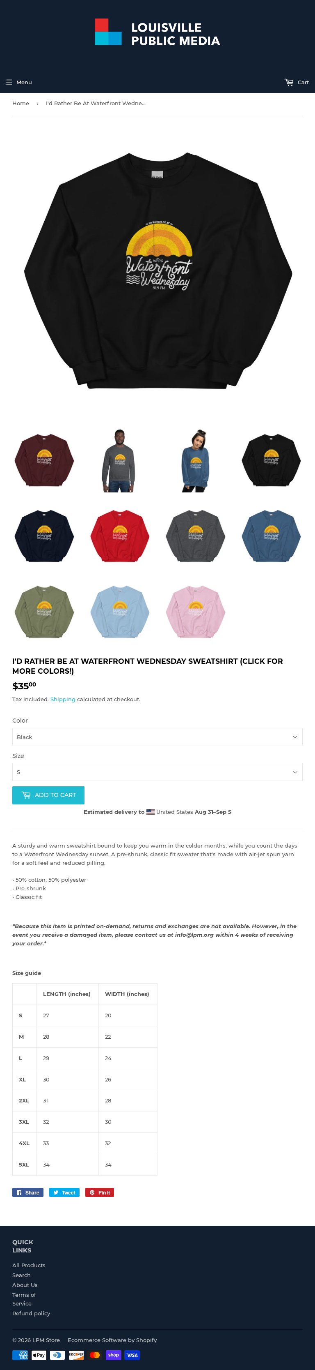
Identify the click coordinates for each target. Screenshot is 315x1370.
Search (21, 1275)
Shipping (62, 699)
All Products (29, 1265)
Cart (302, 82)
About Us (25, 1285)
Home (20, 103)
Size (18, 756)
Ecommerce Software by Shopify (112, 1340)
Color (20, 720)
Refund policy (31, 1313)
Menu (24, 82)
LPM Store (46, 1340)
